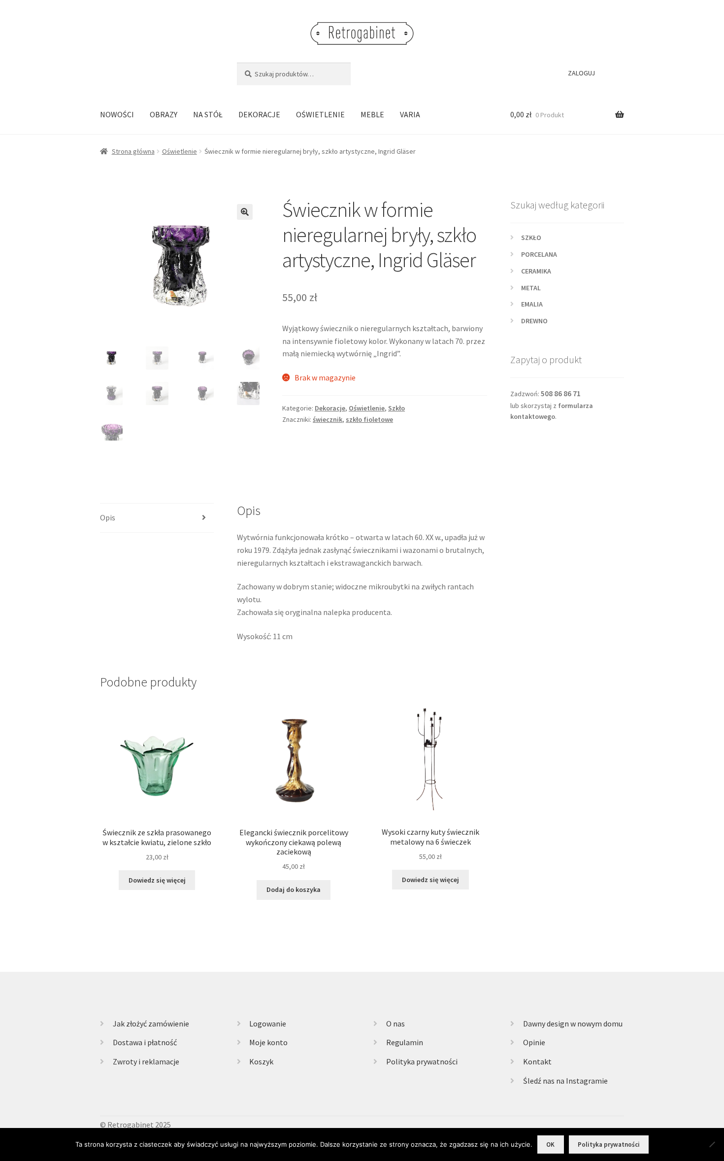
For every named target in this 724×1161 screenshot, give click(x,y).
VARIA (410, 114)
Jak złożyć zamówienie (151, 1023)
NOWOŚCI (117, 114)
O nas (395, 1023)
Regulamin (404, 1042)
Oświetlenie (179, 151)
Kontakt (537, 1061)
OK (550, 1144)
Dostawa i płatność (145, 1042)
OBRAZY (163, 114)
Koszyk (261, 1061)
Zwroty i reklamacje (146, 1061)
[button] (245, 212)
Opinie (534, 1042)
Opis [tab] (107, 517)
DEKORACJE (259, 114)
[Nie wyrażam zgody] (712, 1144)
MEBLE (372, 114)
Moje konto (268, 1042)
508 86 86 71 (561, 393)
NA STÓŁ (208, 114)
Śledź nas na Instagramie (565, 1081)
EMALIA (532, 304)
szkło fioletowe (369, 419)
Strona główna (133, 151)
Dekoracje (330, 408)
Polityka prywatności (422, 1061)
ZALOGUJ (581, 72)
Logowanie (267, 1023)
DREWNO (534, 320)
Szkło (396, 408)
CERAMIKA (536, 271)
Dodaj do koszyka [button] (293, 889)
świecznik (327, 419)
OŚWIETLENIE (320, 114)
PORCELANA (539, 254)
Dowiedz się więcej (157, 880)
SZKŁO (531, 237)
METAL (531, 287)
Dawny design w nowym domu (573, 1023)
